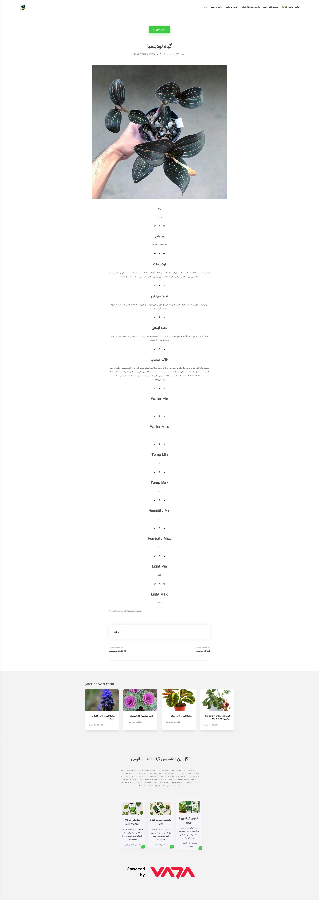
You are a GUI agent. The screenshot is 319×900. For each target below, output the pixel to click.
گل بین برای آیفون (231, 7)
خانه (205, 7)
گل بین (158, 54)
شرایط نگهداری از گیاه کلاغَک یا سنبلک (103, 717)
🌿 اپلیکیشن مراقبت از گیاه (290, 7)
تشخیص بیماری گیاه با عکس (250, 7)
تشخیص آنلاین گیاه (159, 29)
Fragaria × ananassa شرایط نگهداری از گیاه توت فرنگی (217, 717)
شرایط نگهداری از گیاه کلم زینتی (141, 716)
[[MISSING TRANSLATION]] (183, 54)
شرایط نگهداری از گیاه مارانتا (181, 716)
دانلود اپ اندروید (216, 7)
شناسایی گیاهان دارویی (270, 7)
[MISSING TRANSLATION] (117, 649)
